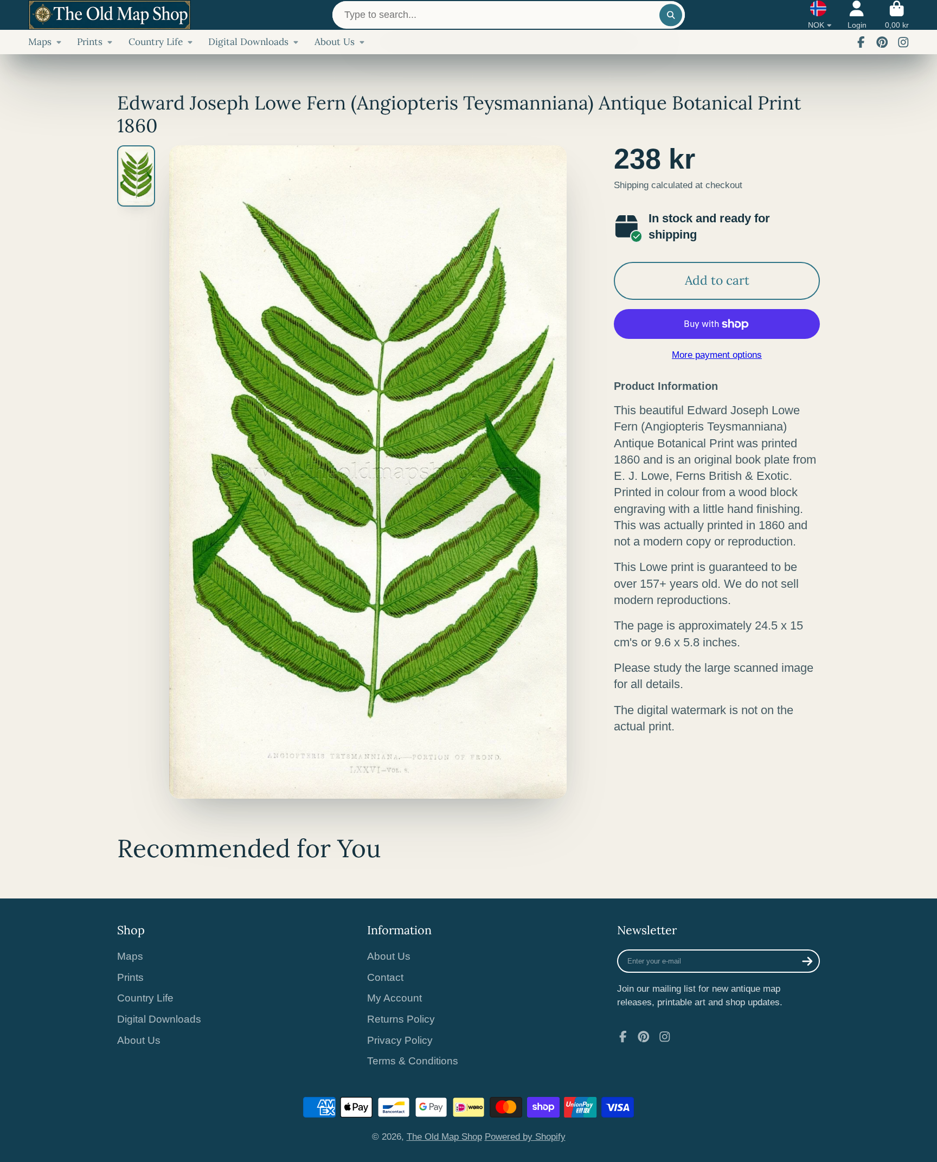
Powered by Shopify (525, 1136)
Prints (89, 42)
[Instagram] (903, 42)
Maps (40, 42)
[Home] (109, 15)
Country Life (156, 42)
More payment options (717, 354)
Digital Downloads (248, 42)
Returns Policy (401, 1019)
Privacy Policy (400, 1040)
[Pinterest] (882, 42)
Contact (385, 977)
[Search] (670, 15)
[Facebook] (861, 42)
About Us (335, 42)
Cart (897, 15)
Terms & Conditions (412, 1061)
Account (857, 15)
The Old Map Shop (444, 1136)
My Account (394, 998)
